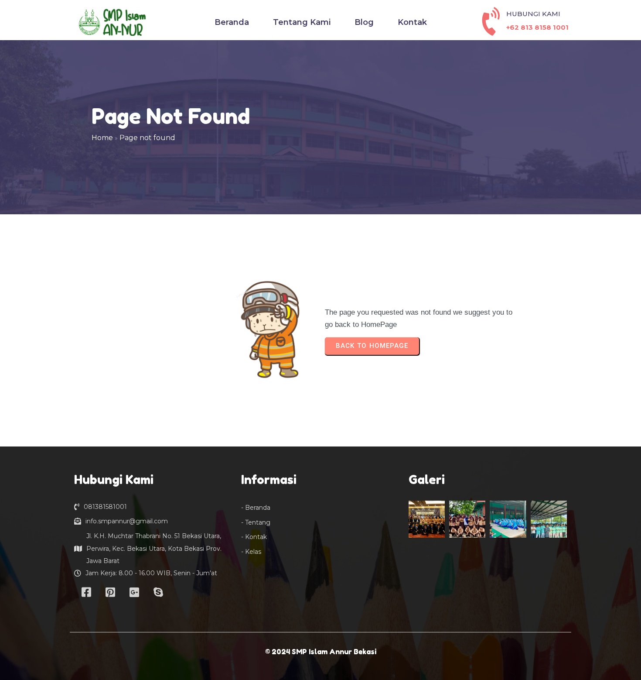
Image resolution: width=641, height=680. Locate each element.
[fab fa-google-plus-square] (134, 592)
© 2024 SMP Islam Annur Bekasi (320, 651)
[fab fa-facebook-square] (86, 592)
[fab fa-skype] (158, 592)
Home (102, 138)
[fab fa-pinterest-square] (110, 592)
